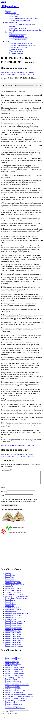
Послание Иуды (11, 679)
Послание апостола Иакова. (15, 667)
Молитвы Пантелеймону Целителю (22, 45)
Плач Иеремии (10, 619)
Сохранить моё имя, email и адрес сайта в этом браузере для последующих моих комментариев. (19, 500)
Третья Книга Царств (13, 592)
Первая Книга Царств (13, 588)
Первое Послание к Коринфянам (17, 683)
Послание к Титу (11, 702)
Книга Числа (10, 579)
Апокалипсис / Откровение (15, 708)
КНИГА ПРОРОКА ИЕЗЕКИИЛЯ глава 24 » (17, 74)
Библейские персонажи (17, 34)
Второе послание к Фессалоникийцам (19, 696)
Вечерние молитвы (16, 53)
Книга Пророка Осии (13, 625)
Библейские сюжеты (16, 36)
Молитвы (8, 41)
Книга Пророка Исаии (13, 615)
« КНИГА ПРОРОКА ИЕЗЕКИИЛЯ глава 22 (17, 72)
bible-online (13, 445)
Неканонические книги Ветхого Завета (23, 18)
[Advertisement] (19, 551)
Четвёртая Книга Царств (14, 594)
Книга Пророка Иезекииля (15, 621)
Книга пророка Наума (13, 636)
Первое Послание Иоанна (14, 673)
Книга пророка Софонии (14, 640)
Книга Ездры (10, 600)
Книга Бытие (10, 573)
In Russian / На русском (25, 445)
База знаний (9, 32)
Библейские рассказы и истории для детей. (25, 30)
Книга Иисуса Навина (13, 583)
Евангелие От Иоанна (13, 664)
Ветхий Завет (14, 15)
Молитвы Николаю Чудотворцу (21, 43)
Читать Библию (10, 13)
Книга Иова (9, 606)
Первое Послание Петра (14, 669)
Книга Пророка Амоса (13, 629)
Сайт (2, 495)
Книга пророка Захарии (14, 644)
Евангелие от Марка (12, 660)
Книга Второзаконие (12, 581)
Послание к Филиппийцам (15, 690)
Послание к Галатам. (12, 687)
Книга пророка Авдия (13, 631)
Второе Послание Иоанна (14, 675)
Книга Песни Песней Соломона (17, 613)
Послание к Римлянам (13, 681)
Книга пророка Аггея (13, 642)
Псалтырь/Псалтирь (12, 608)
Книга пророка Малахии (14, 646)
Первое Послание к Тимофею (16, 698)
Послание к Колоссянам (14, 692)
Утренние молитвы (16, 51)
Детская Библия (11, 22)
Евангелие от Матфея (13, 658)
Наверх (3, 2)
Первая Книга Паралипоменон (16, 596)
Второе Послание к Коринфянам (17, 685)
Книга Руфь (9, 586)
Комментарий (6, 470)
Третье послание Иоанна (14, 677)
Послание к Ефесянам (13, 689)
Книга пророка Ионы (13, 632)
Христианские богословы (18, 38)
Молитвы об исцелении (18, 47)
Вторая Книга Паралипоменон (16, 598)
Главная (8, 11)
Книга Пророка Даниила (14, 623)
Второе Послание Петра (14, 671)
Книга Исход (10, 575)
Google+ (4, 717)
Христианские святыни (18, 39)
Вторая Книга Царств (13, 590)
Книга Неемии (10, 602)
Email (3, 491)
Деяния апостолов (11, 666)
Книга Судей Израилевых (14, 585)
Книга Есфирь (10, 604)
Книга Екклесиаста (12, 611)
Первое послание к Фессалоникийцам (19, 694)
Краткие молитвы (15, 49)
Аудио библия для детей (18, 28)
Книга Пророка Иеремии (14, 617)
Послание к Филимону (13, 704)
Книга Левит (10, 577)
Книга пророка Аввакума (14, 638)
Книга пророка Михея (13, 634)
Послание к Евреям (12, 706)
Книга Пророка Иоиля (13, 627)
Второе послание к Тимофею (15, 700)
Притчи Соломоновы (13, 609)
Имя (3, 487)
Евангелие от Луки (12, 662)
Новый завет (14, 16)
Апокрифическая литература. (20, 20)
